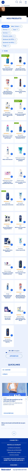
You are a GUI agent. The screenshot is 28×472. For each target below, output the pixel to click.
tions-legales (14, 454)
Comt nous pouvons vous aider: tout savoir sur (14, 459)
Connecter (14, 440)
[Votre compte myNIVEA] (20, 2)
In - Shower (6, 370)
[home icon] (2, 5)
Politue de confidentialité (14, 450)
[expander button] (14, 433)
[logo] (3, 2)
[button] (12, 63)
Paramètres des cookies (14, 452)
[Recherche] (17, 2)
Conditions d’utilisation (14, 447)
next (26, 399)
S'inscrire (13, 465)
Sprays (5, 374)
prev (2, 399)
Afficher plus (14, 356)
